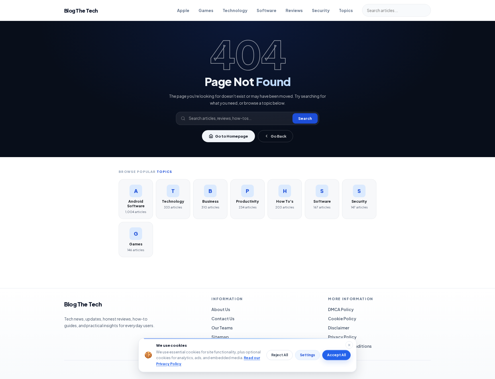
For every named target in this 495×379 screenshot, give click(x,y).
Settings (307, 355)
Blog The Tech (81, 10)
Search (305, 118)
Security (321, 10)
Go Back (278, 136)
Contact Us (222, 318)
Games (206, 10)
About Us (220, 309)
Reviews (294, 10)
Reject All (279, 355)
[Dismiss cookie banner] (349, 345)
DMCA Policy (341, 309)
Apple (183, 10)
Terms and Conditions (350, 346)
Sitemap (220, 336)
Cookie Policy (342, 318)
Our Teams (222, 327)
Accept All (336, 355)
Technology (235, 10)
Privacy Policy (342, 336)
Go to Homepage (231, 136)
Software (266, 10)
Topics (346, 10)
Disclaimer (338, 327)
